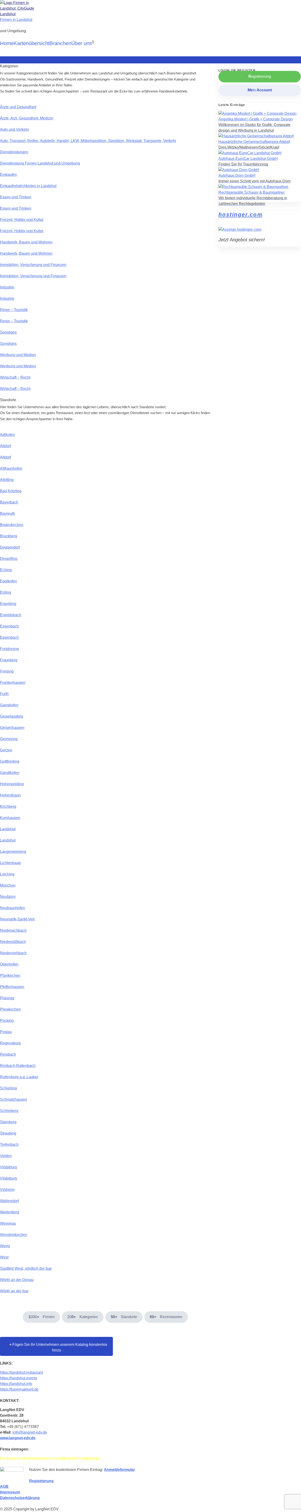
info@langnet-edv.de (29, 1432)
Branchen (60, 43)
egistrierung (259, 76)
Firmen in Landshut (16, 20)
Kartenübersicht (31, 43)
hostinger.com (240, 215)
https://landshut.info (16, 1384)
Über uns (81, 43)
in (260, 90)
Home (7, 43)
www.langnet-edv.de (18, 1438)
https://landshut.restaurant (21, 1372)
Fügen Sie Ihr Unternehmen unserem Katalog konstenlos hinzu (56, 1347)
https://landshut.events (18, 1378)
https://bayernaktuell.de (19, 1389)
